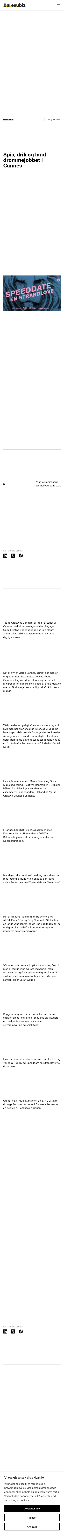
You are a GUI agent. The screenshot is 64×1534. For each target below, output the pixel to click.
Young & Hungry (12, 1062)
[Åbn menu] (59, 5)
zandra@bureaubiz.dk (48, 485)
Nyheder (8, 119)
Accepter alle (32, 1508)
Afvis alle (32, 1526)
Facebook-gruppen (30, 1107)
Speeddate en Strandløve (41, 1062)
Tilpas (32, 1517)
